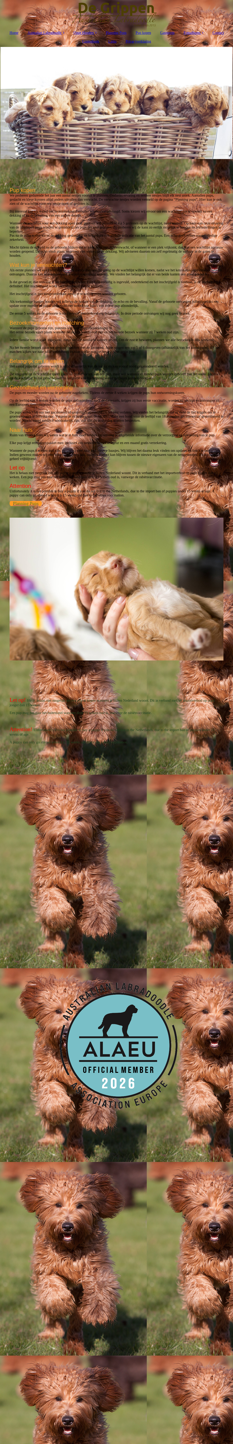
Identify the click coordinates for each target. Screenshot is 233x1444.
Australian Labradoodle (44, 33)
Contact (218, 33)
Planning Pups (116, 33)
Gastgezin (167, 33)
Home (14, 33)
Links (112, 41)
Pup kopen (143, 33)
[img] (116, 13)
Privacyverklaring (138, 41)
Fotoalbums (192, 33)
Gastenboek (90, 41)
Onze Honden (83, 33)
